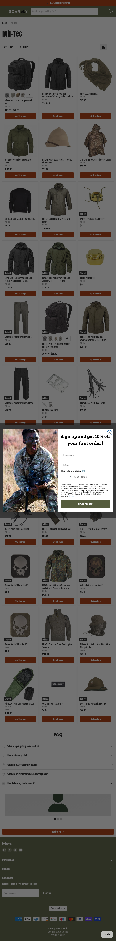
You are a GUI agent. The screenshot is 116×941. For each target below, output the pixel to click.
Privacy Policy (74, 496)
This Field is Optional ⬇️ (73, 471)
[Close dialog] (109, 432)
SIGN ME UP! (85, 503)
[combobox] (66, 476)
